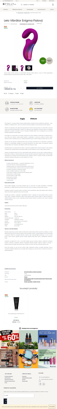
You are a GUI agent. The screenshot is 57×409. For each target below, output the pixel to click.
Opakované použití (29, 278)
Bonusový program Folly (10, 381)
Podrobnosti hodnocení (27, 24)
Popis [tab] (22, 119)
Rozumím (51, 406)
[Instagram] (43, 384)
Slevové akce (25, 381)
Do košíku (40, 88)
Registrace (51, 0)
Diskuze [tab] (33, 119)
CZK (37, 0)
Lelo (41, 23)
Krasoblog (24, 376)
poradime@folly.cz (8, 0)
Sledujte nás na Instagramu (30, 328)
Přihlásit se (6, 401)
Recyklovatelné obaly (39, 278)
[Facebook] (40, 384)
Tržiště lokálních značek (27, 377)
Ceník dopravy (8, 377)
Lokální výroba (36, 281)
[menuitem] (6, 9)
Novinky (23, 379)
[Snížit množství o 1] (18, 88)
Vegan (25, 277)
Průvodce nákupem (9, 376)
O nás (6, 382)
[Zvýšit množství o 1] (24, 88)
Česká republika (28, 281)
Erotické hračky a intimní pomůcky (32, 272)
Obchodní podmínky (9, 379)
